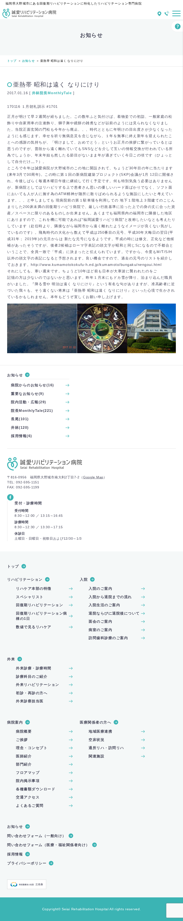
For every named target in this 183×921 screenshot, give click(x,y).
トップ (12, 60)
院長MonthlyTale (56, 93)
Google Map (93, 477)
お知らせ (28, 60)
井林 (36, 93)
